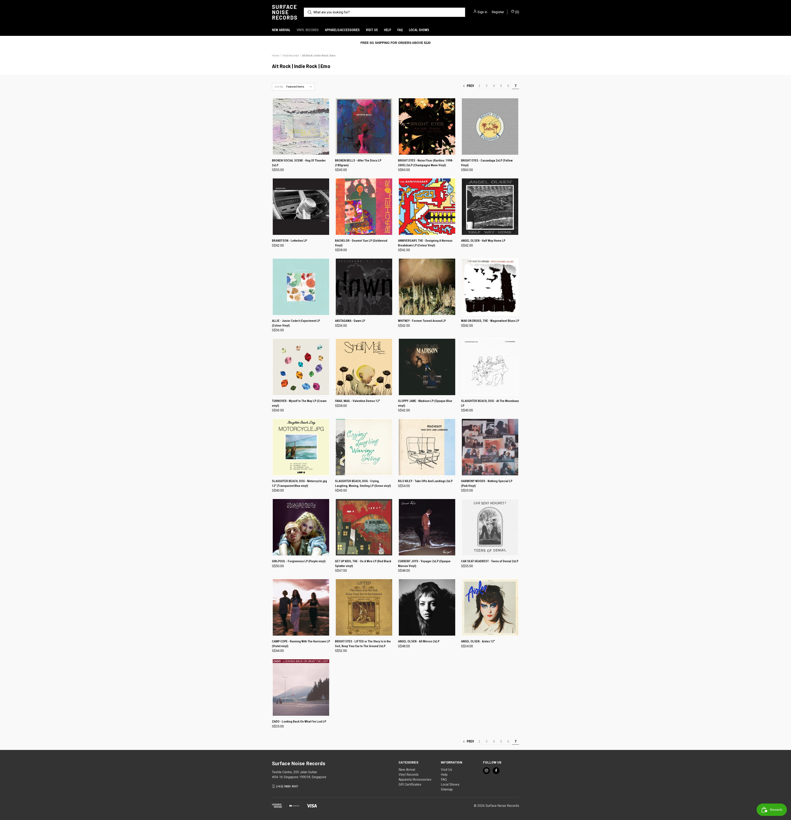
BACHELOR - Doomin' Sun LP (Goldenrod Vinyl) (361, 243)
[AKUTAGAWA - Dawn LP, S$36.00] (364, 286)
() (516, 12)
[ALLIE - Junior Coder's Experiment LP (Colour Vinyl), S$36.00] (301, 286)
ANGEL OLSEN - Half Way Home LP (483, 240)
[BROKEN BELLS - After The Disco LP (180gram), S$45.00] (364, 126)
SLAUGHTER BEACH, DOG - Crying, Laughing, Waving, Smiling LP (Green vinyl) (363, 483)
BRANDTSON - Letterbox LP (289, 240)
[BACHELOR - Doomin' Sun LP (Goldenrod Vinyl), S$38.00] (364, 206)
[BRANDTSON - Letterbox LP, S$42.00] (301, 206)
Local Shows (419, 30)
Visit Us (372, 30)
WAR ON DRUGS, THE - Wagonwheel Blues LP (490, 321)
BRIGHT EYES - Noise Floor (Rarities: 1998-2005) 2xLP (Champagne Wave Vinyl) (425, 163)
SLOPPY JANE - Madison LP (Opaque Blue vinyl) (425, 403)
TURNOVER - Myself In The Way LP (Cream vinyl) (299, 403)
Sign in (482, 12)
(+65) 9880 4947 (287, 786)
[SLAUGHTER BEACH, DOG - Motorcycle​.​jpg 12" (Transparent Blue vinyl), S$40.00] (301, 447)
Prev (470, 86)
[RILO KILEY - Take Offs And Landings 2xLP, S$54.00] (427, 447)
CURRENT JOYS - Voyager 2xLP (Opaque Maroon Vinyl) (424, 563)
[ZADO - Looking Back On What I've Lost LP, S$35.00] (301, 687)
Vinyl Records (308, 30)
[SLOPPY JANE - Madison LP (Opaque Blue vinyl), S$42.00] (427, 366)
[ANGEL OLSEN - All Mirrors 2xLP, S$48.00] (427, 607)
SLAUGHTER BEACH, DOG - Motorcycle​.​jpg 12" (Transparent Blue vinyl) (299, 483)
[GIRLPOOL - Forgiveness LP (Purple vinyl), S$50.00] (301, 527)
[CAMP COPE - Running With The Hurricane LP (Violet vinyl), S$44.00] (301, 607)
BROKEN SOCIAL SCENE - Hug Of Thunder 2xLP (299, 163)
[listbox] (300, 86)
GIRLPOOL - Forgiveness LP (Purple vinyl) (299, 561)
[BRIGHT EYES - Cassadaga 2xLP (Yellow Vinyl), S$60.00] (490, 126)
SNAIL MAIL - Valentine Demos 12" (357, 401)
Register (498, 12)
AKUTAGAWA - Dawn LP (350, 321)
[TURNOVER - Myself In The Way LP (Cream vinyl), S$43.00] (301, 366)
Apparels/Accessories (342, 30)
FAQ (400, 30)
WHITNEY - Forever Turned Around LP (422, 321)
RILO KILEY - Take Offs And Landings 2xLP (425, 481)
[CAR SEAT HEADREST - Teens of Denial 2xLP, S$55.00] (490, 527)
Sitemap (447, 789)
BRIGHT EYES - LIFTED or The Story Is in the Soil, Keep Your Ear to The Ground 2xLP (363, 644)
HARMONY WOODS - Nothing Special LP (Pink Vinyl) (486, 483)
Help (387, 30)
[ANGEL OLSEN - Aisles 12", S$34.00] (490, 607)
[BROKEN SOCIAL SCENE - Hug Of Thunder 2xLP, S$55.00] (301, 126)
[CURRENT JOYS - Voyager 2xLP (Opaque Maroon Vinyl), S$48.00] (427, 527)
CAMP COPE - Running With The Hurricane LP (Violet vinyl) (301, 644)
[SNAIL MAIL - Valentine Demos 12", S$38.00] (364, 366)
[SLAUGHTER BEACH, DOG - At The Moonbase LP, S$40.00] (490, 366)
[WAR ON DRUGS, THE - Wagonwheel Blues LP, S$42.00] (490, 286)
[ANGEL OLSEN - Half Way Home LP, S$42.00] (490, 206)
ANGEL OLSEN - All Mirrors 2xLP (418, 641)
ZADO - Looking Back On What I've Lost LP (299, 721)
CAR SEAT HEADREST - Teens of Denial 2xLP (489, 561)
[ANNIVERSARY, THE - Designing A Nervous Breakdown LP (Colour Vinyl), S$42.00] (427, 206)
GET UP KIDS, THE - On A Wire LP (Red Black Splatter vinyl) (363, 563)
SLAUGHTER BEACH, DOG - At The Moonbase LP (490, 403)
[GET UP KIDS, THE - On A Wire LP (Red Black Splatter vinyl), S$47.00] (364, 527)
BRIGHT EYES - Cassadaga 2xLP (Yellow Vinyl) (487, 163)
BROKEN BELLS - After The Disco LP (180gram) (358, 163)
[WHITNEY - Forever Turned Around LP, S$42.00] (427, 286)
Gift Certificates (410, 784)
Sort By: (279, 86)
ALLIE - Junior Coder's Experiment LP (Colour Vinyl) (296, 323)
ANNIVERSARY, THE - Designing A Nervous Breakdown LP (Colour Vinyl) (425, 243)
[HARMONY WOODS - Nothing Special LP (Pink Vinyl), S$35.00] (490, 447)
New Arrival (281, 30)
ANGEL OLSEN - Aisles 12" (478, 641)
